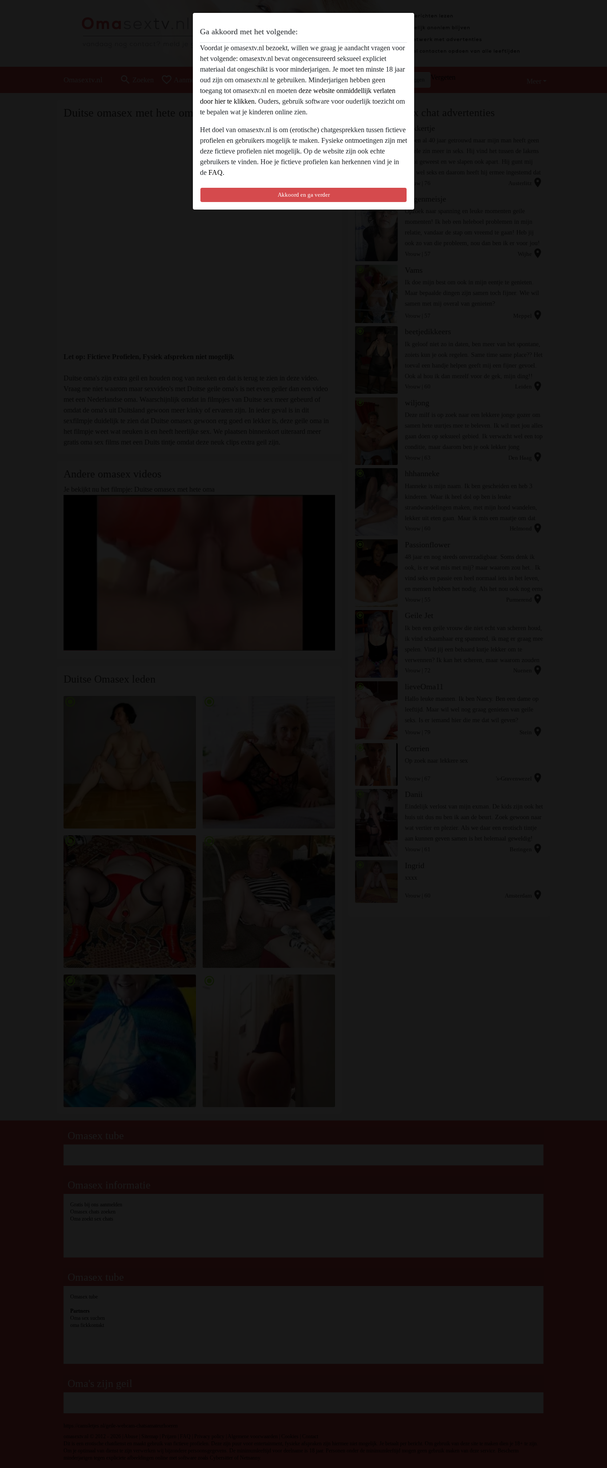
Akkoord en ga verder (304, 194)
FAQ (215, 172)
